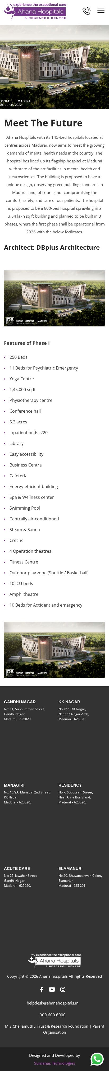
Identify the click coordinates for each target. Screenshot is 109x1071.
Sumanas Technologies (54, 1063)
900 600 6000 (53, 1014)
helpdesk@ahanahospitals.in (53, 1003)
